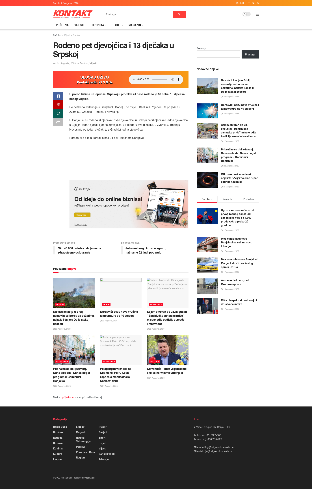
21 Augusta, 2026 (110, 385)
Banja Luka (156, 304)
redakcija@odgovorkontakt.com (215, 451)
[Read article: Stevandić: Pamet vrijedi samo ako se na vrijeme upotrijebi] (167, 350)
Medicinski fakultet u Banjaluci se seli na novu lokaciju (236, 242)
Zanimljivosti (107, 454)
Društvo (77, 34)
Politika (154, 361)
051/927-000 (213, 435)
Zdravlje (104, 459)
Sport (116, 25)
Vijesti (79, 25)
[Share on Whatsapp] (58, 113)
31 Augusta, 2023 (66, 63)
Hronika (98, 25)
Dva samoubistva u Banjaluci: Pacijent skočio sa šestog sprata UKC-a (239, 263)
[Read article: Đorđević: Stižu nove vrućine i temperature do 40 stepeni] (121, 293)
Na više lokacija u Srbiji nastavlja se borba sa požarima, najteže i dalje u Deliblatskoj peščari (73, 318)
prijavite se (68, 397)
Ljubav (80, 427)
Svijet (102, 443)
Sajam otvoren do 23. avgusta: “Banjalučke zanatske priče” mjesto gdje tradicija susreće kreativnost (167, 318)
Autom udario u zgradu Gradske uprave (235, 282)
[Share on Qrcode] (58, 104)
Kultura (57, 454)
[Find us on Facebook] (249, 3)
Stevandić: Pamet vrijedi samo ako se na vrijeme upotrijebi (167, 371)
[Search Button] (179, 14)
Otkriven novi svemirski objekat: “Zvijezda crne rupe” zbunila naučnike (239, 178)
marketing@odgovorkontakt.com (215, 447)
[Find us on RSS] (258, 3)
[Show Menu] (257, 14)
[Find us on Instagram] (253, 3)
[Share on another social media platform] (58, 122)
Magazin (135, 25)
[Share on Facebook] (58, 96)
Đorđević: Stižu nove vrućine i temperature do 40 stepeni (119, 314)
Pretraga (202, 48)
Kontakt (240, 3)
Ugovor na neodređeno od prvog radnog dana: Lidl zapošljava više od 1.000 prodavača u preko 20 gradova (237, 217)
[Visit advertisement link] (128, 204)
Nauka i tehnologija (83, 439)
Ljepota (57, 459)
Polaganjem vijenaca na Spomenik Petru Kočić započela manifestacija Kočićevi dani (115, 375)
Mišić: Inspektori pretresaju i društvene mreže (239, 302)
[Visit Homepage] (73, 14)
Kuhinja (58, 448)
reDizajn (90, 477)
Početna (62, 25)
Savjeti (103, 432)
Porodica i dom (85, 452)
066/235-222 (214, 439)
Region (60, 304)
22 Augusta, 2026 (63, 328)
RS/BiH (106, 304)
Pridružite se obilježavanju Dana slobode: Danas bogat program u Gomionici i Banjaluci (71, 375)
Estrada (57, 437)
